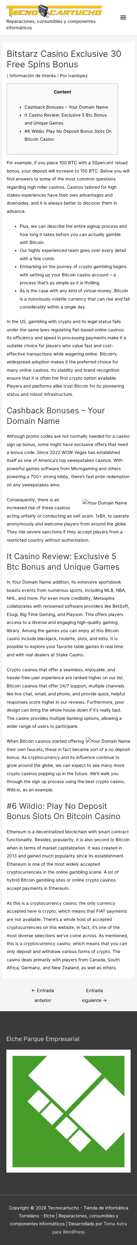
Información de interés (33, 75)
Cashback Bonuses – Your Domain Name (66, 107)
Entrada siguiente (94, 992)
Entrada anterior (42, 992)
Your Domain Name (31, 582)
